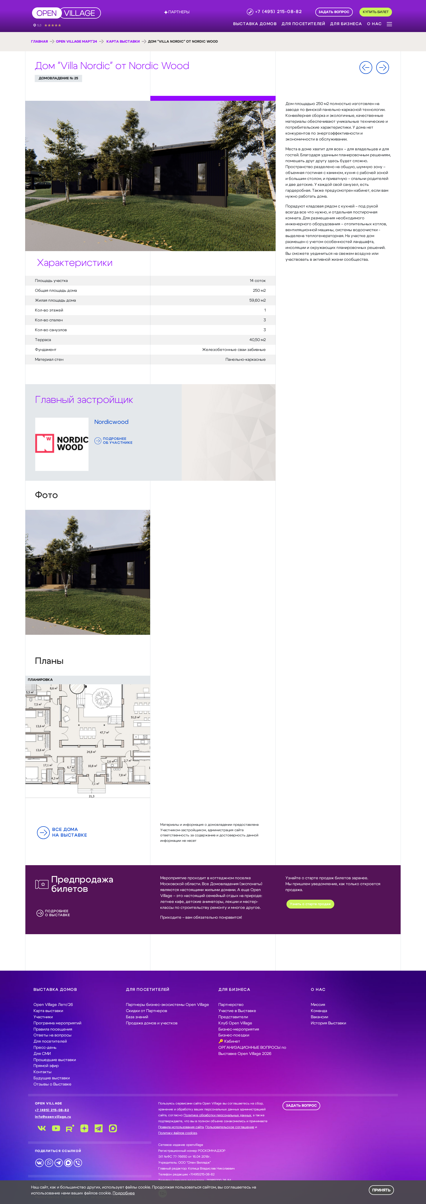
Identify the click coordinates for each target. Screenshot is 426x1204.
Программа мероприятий (57, 1023)
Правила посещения (53, 1029)
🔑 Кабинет (229, 1041)
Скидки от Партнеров (146, 1011)
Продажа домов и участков (152, 1023)
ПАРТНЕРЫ (179, 12)
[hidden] (87, 572)
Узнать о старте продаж (310, 904)
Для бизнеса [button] (346, 24)
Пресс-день (45, 1047)
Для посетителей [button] (303, 24)
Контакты (43, 1072)
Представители (233, 1017)
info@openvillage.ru (53, 1116)
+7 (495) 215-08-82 (52, 1110)
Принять (381, 1190)
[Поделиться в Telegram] (58, 1163)
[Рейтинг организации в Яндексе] (50, 25)
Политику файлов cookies (177, 1133)
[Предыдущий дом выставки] (365, 67)
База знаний (137, 1017)
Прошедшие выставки (55, 1060)
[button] (389, 24)
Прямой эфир (46, 1066)
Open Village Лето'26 (53, 1005)
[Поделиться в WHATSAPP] (49, 1163)
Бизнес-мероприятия (238, 1029)
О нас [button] (374, 24)
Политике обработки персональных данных (217, 1115)
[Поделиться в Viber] (77, 1163)
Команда (319, 1011)
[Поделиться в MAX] (68, 1163)
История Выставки (328, 1023)
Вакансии (319, 1017)
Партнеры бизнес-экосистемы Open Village (167, 1005)
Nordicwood (111, 422)
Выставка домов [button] (255, 24)
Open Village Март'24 (76, 41)
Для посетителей (50, 1041)
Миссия (318, 1005)
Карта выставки (123, 41)
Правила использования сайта (181, 1127)
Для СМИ (42, 1054)
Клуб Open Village (235, 1023)
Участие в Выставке (237, 1011)
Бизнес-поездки (233, 1035)
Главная (39, 41)
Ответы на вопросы (52, 1035)
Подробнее (124, 1193)
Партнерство (231, 1005)
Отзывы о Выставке (52, 1084)
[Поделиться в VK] (39, 1163)
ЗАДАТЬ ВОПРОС (301, 1105)
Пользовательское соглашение (229, 1127)
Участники (43, 1017)
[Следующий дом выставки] (382, 67)
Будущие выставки (52, 1078)
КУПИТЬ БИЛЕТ (376, 12)
